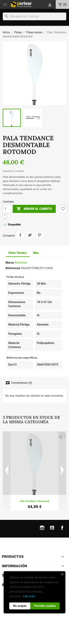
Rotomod (21, 262)
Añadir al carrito (34, 209)
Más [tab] (36, 253)
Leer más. (29, 596)
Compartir (20, 235)
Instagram (42, 530)
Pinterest (39, 235)
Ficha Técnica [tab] (17, 253)
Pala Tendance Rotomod (34, 501)
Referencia (13, 268)
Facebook (62, 530)
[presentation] (6, 470)
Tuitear (29, 235)
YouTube (52, 530)
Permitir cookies (45, 606)
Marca (10, 262)
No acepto (19, 606)
